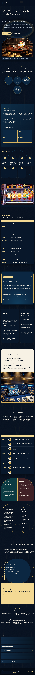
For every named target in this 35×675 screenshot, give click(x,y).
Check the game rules (7, 33)
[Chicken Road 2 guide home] (5, 3)
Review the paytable (17, 33)
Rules (21, 1)
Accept (15, 672)
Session (17, 1)
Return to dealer (30, 671)
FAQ (11, 4)
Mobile (25, 1)
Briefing (12, 1)
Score (29, 1)
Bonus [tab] (27, 277)
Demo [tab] (8, 277)
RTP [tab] (17, 277)
